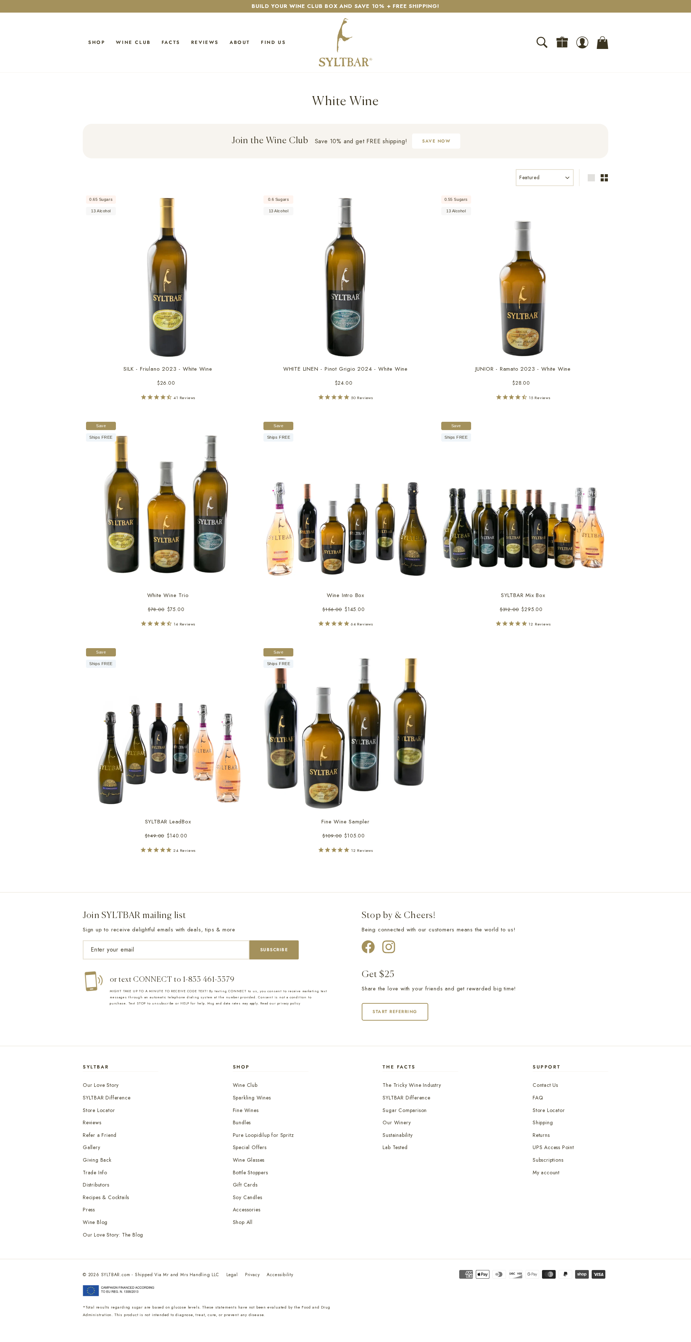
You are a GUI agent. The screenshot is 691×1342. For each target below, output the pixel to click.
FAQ (538, 1097)
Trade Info (95, 1172)
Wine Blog (95, 1222)
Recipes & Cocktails (106, 1197)
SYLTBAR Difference (106, 1097)
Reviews (205, 42)
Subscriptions (548, 1159)
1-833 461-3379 (209, 980)
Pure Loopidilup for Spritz (263, 1135)
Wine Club (133, 42)
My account (546, 1172)
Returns (541, 1135)
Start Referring (394, 1011)
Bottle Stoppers (250, 1172)
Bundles (242, 1122)
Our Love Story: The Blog (113, 1234)
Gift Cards (245, 1184)
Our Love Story (101, 1085)
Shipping (543, 1122)
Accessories (247, 1209)
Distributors (96, 1184)
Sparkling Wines (252, 1097)
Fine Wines (246, 1110)
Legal (232, 1274)
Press (89, 1209)
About (240, 42)
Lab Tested (395, 1147)
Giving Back (97, 1159)
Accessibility (280, 1274)
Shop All (243, 1222)
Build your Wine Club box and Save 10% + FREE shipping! (345, 6)
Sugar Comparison (405, 1110)
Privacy (252, 1274)
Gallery (91, 1147)
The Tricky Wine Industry (412, 1085)
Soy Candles (247, 1197)
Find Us (273, 42)
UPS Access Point (553, 1147)
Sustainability (397, 1135)
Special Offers (250, 1147)
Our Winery (397, 1122)
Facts (171, 42)
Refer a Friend (100, 1135)
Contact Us (545, 1085)
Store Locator (99, 1110)
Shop (96, 42)
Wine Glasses (249, 1159)
